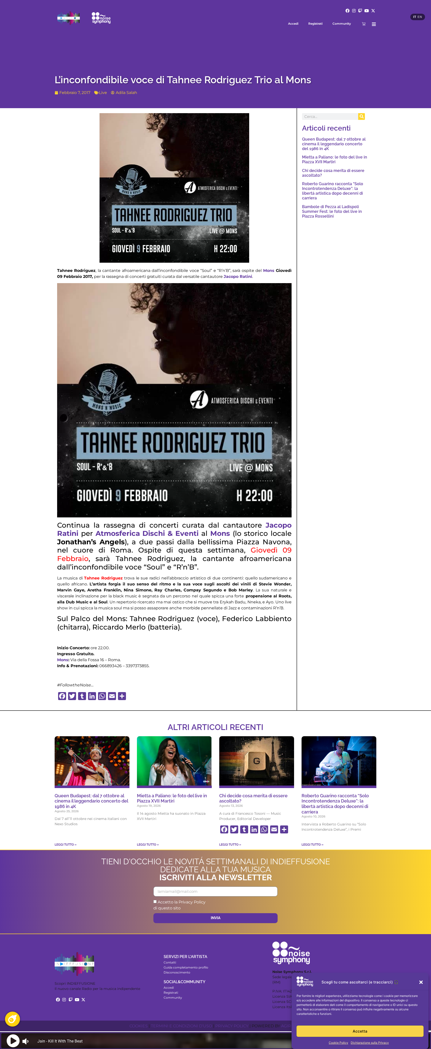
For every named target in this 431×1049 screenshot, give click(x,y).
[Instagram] (354, 10)
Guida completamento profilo (186, 967)
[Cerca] (361, 116)
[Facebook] (347, 10)
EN (420, 17)
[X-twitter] (373, 10)
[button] (421, 982)
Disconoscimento (177, 972)
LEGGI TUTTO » (66, 844)
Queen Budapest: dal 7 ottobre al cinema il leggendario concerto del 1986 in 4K (334, 144)
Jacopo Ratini (238, 276)
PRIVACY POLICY (231, 1026)
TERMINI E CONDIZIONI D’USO (181, 1026)
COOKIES (138, 1026)
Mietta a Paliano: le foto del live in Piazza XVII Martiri (334, 159)
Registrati (315, 23)
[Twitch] (360, 10)
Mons (268, 270)
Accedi (293, 23)
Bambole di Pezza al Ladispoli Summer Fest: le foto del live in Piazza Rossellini (332, 211)
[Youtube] (366, 10)
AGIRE (287, 1026)
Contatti (170, 962)
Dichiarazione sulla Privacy (370, 1043)
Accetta (360, 1031)
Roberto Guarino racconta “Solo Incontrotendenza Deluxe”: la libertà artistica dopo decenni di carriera (332, 191)
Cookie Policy (338, 1043)
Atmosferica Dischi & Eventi (147, 533)
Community (341, 23)
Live (103, 92)
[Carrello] (364, 24)
